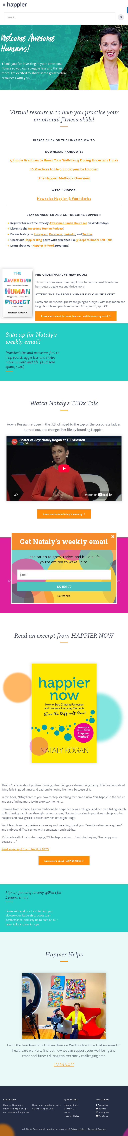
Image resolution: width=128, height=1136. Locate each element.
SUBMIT (64, 586)
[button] (64, 541)
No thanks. (64, 595)
